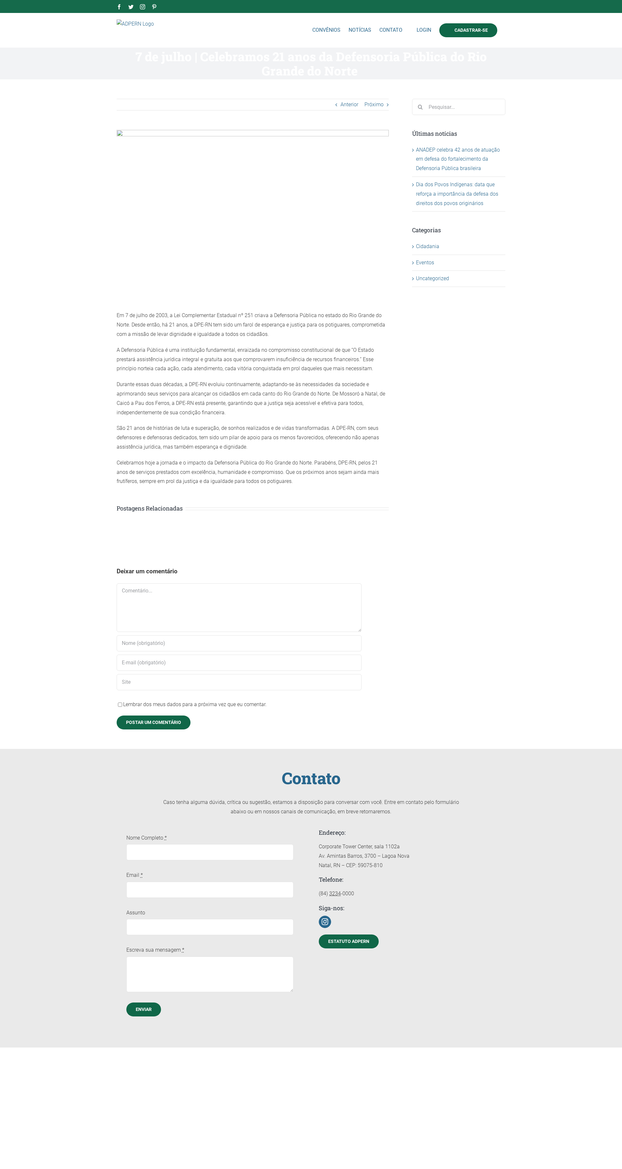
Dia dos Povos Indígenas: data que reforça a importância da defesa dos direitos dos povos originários (457, 193)
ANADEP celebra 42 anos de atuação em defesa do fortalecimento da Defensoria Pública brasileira (458, 159)
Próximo (374, 104)
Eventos (425, 262)
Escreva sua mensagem (155, 950)
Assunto (135, 913)
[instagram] (325, 922)
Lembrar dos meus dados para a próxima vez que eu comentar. (195, 704)
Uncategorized (432, 278)
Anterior (349, 104)
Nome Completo (146, 838)
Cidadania (427, 246)
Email (134, 875)
